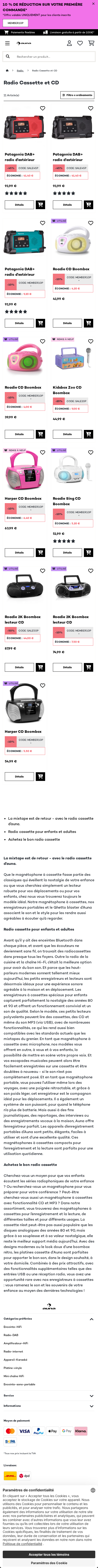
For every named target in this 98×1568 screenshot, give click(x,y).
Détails (19, 204)
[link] (25, 126)
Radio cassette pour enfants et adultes (42, 831)
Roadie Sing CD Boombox (67, 501)
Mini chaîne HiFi (14, 1376)
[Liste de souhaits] (80, 43)
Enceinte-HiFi (13, 1327)
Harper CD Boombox (23, 498)
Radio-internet (13, 1351)
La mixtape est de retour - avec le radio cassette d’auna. (50, 821)
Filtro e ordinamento (79, 95)
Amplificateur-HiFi (16, 1343)
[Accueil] (11, 70)
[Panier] (91, 43)
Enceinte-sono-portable (19, 1384)
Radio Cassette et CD (45, 70)
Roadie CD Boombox (71, 269)
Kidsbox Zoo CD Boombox (67, 390)
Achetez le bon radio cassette (34, 839)
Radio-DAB (11, 1335)
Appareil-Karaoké (15, 1360)
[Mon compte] (69, 43)
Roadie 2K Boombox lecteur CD (23, 619)
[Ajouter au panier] (40, 204)
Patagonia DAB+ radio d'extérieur (20, 157)
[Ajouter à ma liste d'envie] (42, 108)
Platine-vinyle (13, 1368)
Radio (20, 70)
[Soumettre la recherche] (8, 56)
